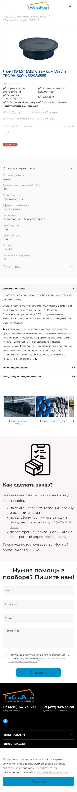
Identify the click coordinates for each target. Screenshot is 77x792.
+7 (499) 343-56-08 (58, 707)
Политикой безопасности (50, 772)
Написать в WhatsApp (43, 112)
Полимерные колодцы (32, 16)
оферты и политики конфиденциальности (36, 659)
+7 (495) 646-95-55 (17, 118)
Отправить (39, 672)
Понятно (38, 781)
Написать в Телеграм (43, 118)
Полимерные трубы (52, 421)
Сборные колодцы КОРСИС (21, 20)
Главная (8, 16)
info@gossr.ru (15, 112)
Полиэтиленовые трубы (19, 423)
